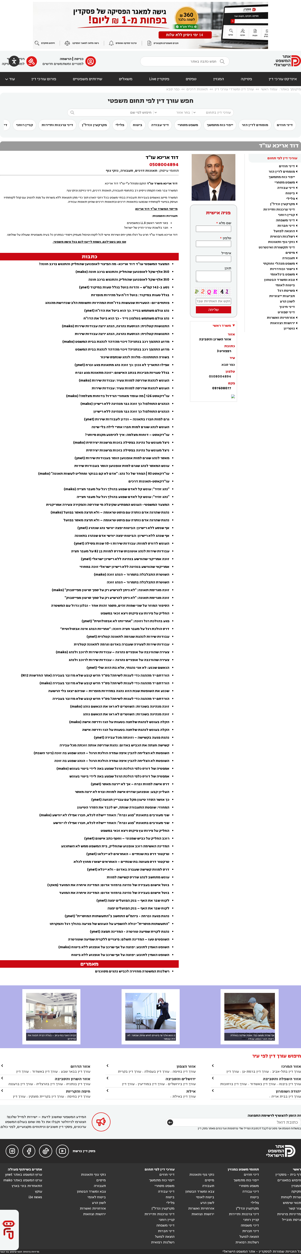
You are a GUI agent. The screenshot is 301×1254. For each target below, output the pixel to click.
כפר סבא (172, 89)
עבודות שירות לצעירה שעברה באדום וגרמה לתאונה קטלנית (121, 644)
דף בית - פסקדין (288, 1174)
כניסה (78, 58)
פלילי (119, 125)
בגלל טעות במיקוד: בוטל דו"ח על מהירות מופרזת (130, 295)
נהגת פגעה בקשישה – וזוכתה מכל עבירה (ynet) (131, 737)
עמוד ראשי (269, 89)
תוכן (228, 268)
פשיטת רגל (286, 290)
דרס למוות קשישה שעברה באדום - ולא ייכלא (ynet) (128, 869)
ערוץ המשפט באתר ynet (23, 1174)
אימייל (226, 253)
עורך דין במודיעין (151, 1084)
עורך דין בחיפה (184, 1071)
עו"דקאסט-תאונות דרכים (148, 481)
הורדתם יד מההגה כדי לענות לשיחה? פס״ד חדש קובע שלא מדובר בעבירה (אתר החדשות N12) (95, 675)
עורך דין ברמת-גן (255, 1071)
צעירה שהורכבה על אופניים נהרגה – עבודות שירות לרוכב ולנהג (119, 659)
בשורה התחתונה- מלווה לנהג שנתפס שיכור (134, 357)
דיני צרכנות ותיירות (57, 125)
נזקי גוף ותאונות (281, 241)
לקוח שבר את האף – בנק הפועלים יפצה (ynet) (132, 900)
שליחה (213, 309)
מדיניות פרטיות (289, 1214)
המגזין (218, 79)
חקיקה (296, 1191)
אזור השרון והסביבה (72, 1079)
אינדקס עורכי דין (283, 79)
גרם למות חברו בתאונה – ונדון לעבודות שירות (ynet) (126, 419)
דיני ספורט (286, 312)
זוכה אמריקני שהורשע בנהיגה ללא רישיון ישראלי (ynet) (125, 559)
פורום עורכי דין (44, 79)
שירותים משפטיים (87, 79)
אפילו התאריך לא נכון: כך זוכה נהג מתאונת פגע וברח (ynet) (122, 364)
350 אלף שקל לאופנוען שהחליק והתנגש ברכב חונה (128, 279)
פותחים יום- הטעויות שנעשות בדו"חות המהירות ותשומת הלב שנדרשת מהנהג (107, 302)
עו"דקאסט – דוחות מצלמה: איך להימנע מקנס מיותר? (127, 434)
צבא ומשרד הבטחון (279, 279)
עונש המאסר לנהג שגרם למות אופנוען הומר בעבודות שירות (121, 465)
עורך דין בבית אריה (286, 1096)
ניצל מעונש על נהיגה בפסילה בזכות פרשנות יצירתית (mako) (121, 442)
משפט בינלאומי (282, 274)
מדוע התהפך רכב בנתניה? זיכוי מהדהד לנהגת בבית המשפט (122, 349)
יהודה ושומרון (288, 1091)
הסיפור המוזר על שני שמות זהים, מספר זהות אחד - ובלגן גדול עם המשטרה (110, 605)
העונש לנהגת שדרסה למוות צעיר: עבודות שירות (130, 388)
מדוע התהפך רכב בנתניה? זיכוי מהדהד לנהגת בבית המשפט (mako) (115, 341)
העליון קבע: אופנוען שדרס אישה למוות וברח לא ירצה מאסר (122, 791)
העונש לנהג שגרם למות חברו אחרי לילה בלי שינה (130, 427)
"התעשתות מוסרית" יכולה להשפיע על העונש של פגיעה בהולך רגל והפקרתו (109, 923)
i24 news (35, 1197)
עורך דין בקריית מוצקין (46, 1096)
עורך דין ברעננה (20, 1084)
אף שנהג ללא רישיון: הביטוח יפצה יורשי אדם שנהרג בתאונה (122, 535)
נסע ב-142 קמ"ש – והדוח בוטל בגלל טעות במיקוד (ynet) (124, 287)
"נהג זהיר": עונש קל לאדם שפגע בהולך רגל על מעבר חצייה (123, 496)
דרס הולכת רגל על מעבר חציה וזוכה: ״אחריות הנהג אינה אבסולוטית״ (114, 628)
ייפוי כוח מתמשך (220, 125)
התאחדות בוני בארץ (27, 1185)
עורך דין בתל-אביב (286, 1071)
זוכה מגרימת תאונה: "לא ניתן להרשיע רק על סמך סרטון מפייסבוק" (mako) (110, 590)
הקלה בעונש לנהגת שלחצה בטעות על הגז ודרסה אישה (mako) (119, 722)
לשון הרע (287, 301)
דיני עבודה (160, 125)
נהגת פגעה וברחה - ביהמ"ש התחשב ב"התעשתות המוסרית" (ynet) (117, 916)
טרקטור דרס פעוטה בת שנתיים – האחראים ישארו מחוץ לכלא (121, 861)
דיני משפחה (285, 220)
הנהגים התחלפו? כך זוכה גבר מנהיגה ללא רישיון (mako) (124, 403)
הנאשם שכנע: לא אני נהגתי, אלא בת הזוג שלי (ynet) (128, 667)
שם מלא (225, 223)
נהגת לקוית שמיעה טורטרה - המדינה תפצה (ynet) (129, 931)
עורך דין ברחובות (233, 1084)
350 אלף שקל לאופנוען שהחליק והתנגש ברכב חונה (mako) (122, 271)
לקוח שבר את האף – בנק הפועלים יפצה (138, 908)
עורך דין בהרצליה (49, 1084)
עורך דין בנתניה (78, 1084)
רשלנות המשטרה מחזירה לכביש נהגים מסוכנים (132, 971)
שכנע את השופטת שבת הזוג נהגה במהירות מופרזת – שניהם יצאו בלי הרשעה (108, 691)
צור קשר (295, 1208)
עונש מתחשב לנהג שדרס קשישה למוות (138, 877)
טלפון (227, 238)
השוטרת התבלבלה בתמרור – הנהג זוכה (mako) (131, 574)
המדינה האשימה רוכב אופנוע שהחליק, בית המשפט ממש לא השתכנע (115, 846)
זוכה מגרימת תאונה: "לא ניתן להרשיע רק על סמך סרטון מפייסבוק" (117, 597)
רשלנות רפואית (282, 236)
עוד (9, 79)
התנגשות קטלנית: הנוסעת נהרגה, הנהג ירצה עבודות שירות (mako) (115, 326)
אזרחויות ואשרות (281, 317)
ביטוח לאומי (285, 285)
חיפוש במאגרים (289, 1180)
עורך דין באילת (184, 1096)
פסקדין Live (159, 79)
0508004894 (220, 376)
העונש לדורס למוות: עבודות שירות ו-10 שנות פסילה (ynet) (121, 543)
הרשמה (65, 58)
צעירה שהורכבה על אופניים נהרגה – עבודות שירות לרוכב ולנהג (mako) (112, 652)
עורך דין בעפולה (156, 1071)
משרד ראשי (222, 325)
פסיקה (246, 79)
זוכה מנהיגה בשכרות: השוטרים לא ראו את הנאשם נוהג (126, 714)
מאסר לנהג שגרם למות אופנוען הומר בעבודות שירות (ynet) (122, 458)
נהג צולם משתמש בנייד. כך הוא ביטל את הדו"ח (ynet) (126, 310)
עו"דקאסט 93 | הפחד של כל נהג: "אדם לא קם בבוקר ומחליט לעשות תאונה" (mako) (103, 473)
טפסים (191, 79)
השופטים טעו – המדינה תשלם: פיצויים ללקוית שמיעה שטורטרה (118, 939)
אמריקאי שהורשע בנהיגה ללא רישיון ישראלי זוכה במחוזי (124, 566)
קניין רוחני (24, 125)
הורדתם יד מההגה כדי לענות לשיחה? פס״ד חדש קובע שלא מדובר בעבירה (110, 698)
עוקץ (38, 1191)
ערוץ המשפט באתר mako (22, 1180)
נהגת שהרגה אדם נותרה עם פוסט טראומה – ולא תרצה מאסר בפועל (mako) (110, 512)
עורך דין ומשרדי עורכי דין (234, 89)
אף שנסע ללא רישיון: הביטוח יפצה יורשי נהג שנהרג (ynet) (123, 527)
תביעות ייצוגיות (282, 296)
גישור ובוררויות (282, 269)
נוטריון (289, 328)
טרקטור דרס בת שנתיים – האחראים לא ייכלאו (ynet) (127, 854)
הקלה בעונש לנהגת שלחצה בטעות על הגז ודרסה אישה (125, 729)
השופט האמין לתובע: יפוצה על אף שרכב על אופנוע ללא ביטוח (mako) (113, 947)
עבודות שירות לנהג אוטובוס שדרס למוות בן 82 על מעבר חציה (120, 551)
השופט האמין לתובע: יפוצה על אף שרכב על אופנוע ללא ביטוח (120, 954)
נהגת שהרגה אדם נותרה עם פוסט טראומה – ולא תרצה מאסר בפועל (116, 520)
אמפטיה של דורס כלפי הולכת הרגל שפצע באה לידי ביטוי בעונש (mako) (112, 768)
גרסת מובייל (291, 1219)
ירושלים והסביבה (181, 1079)
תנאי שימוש (292, 1202)
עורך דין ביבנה (290, 1084)
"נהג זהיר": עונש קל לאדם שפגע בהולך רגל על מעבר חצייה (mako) (116, 489)
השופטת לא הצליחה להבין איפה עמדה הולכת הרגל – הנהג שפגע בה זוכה (111, 760)
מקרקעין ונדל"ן (94, 125)
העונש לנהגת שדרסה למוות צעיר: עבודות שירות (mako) (124, 380)
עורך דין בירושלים (182, 1084)
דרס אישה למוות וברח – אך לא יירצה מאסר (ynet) (130, 784)
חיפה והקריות (78, 1091)
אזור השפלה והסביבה (282, 1079)
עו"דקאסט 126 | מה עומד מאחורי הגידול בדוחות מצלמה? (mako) (117, 396)
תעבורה (288, 258)
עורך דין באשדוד (263, 1084)
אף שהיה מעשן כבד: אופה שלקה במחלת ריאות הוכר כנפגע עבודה (252, 1037)
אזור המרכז (291, 1066)
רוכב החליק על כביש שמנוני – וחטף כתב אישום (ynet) (126, 838)
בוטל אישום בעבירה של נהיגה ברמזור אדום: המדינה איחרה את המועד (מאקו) (108, 885)
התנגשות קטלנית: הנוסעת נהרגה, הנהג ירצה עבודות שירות (122, 333)
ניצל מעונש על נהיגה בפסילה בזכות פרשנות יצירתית (127, 450)
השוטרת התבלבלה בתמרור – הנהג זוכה (138, 582)
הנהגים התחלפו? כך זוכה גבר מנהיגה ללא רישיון (131, 411)
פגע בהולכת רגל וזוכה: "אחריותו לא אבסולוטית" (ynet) (125, 621)
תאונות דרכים (197, 89)
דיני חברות (286, 225)
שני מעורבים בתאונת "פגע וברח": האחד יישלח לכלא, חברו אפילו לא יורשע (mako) (104, 815)
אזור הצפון (186, 1066)
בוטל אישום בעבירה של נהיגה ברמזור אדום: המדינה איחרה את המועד (114, 892)
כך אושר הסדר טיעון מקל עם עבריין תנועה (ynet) (130, 799)
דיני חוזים (285, 125)
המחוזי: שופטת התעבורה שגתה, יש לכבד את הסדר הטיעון (123, 807)
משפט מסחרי (188, 125)
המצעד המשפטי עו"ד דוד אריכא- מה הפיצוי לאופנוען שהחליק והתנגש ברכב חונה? (104, 264)
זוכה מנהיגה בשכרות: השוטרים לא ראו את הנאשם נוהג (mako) (119, 706)
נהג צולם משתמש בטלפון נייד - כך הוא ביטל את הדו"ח (126, 318)
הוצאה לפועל (284, 231)
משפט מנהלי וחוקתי (279, 263)
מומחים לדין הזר (255, 125)
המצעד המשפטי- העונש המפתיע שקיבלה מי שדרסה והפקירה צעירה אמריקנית (107, 504)
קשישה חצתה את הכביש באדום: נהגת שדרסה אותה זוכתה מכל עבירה (114, 745)
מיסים (290, 252)
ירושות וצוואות (282, 323)
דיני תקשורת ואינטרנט (277, 247)
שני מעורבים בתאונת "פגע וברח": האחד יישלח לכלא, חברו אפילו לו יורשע (111, 822)
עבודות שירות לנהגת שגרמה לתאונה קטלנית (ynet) (128, 636)
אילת (191, 1091)
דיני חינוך (287, 306)
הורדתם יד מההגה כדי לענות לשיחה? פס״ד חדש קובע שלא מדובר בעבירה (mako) (104, 683)
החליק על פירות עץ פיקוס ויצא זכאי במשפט (135, 613)
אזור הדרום (80, 1066)
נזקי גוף (112, 170)
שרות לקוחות (291, 1197)
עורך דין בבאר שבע (75, 1071)
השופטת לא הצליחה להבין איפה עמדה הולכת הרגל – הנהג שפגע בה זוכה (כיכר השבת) (101, 753)
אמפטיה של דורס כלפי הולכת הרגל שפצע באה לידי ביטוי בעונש (119, 776)
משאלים (125, 79)
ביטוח (137, 125)
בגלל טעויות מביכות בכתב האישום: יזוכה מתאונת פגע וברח (122, 372)
